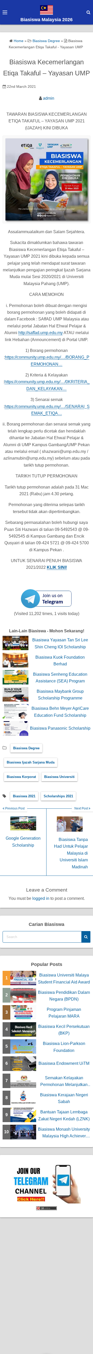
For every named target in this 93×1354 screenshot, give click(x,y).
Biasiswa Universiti (59, 777)
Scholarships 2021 (58, 796)
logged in (40, 898)
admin (48, 98)
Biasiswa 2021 (24, 796)
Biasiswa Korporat (21, 777)
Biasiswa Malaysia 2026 (46, 19)
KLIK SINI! (57, 567)
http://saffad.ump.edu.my (40, 332)
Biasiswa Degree (26, 748)
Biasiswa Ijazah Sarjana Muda (31, 762)
